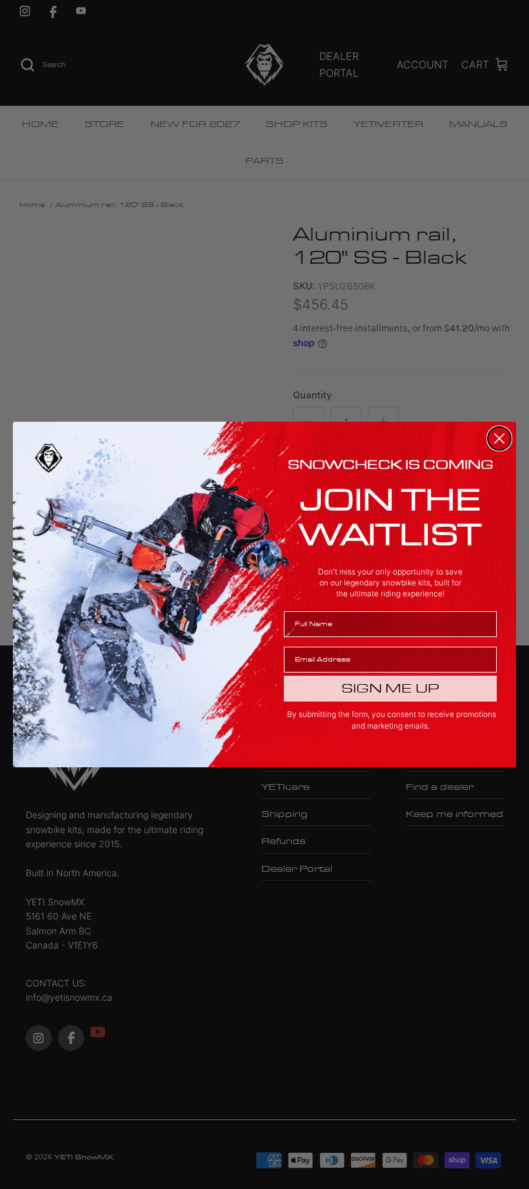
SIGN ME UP (390, 689)
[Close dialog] (499, 438)
